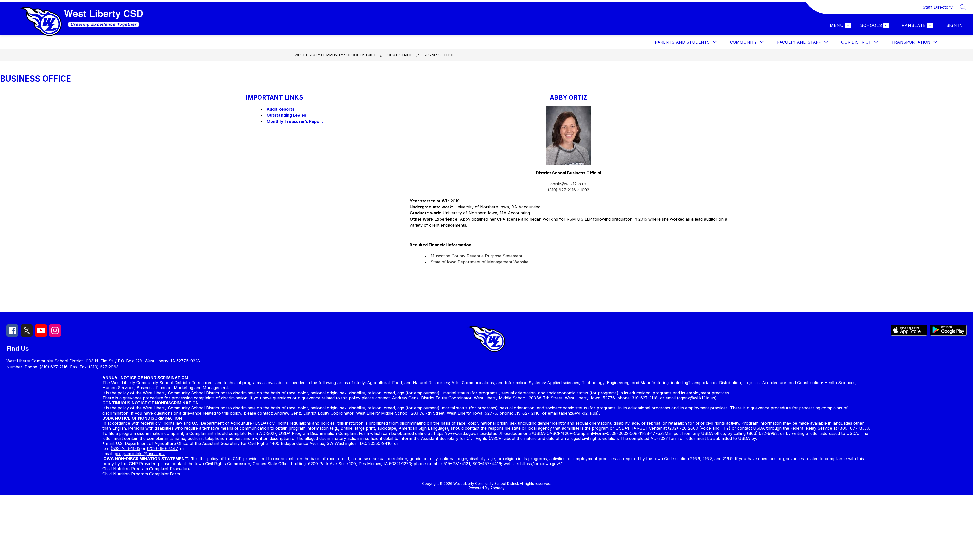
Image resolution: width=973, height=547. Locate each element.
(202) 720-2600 (683, 428)
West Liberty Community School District (335, 55)
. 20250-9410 (379, 443)
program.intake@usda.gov (140, 453)
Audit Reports (280, 109)
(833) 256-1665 (125, 448)
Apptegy (497, 488)
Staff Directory (938, 7)
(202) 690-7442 (162, 448)
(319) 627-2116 (54, 366)
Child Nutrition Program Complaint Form (141, 473)
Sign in (954, 25)
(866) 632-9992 (762, 433)
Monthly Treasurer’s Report (295, 121)
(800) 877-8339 (853, 428)
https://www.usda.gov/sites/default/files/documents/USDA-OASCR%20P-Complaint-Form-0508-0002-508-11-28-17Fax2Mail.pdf (557, 433)
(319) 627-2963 (103, 366)
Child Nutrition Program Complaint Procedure (146, 468)
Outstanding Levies (286, 115)
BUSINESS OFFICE (439, 55)
